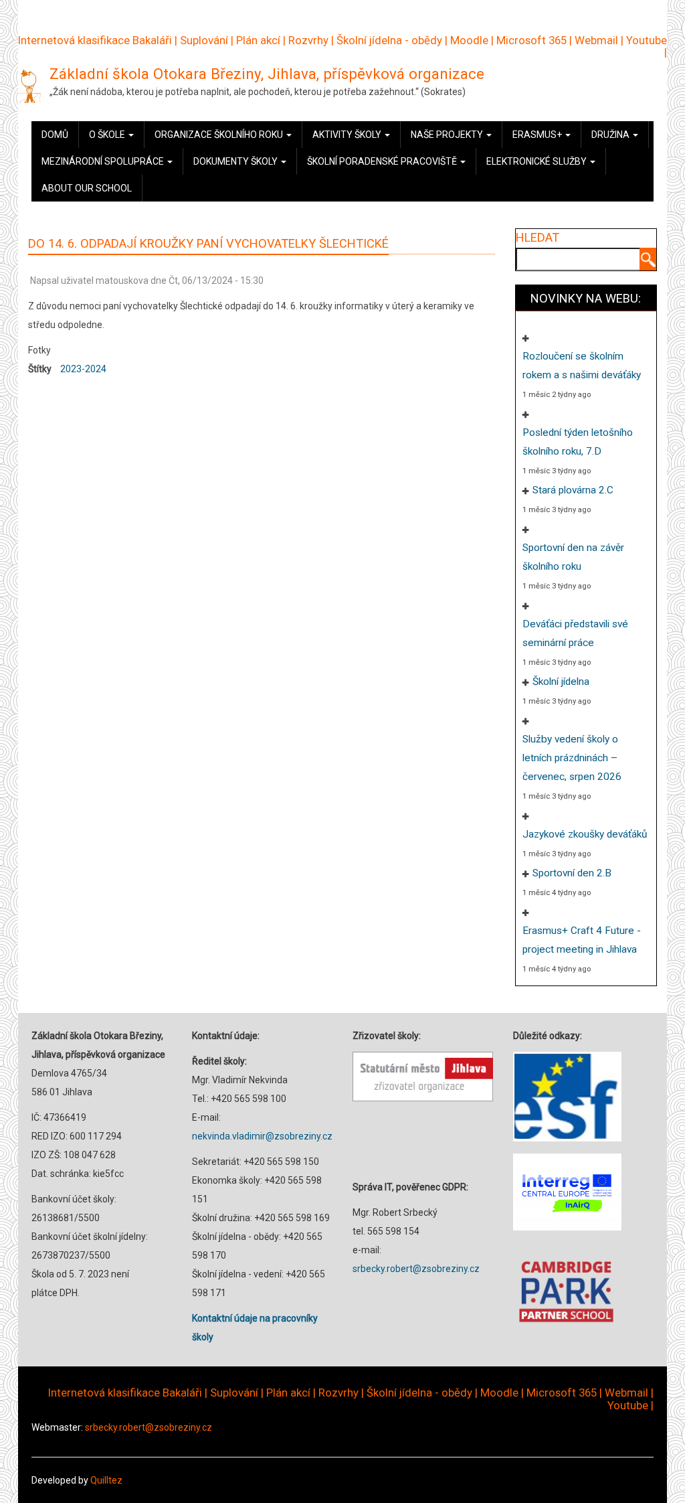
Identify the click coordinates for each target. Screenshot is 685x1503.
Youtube (646, 40)
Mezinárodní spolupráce (103, 161)
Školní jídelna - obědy (389, 40)
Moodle (469, 40)
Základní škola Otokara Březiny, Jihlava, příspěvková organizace (267, 73)
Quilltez (106, 1480)
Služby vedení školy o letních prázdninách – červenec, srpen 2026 (571, 758)
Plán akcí (258, 40)
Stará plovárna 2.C (572, 490)
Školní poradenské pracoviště (383, 161)
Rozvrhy (308, 40)
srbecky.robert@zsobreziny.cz (416, 1268)
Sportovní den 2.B (571, 873)
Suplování (204, 40)
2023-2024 (83, 369)
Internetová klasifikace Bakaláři (95, 40)
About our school (86, 188)
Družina (611, 134)
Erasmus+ (538, 134)
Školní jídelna (560, 682)
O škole (108, 134)
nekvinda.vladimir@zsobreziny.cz (262, 1136)
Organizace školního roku (220, 134)
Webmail (596, 40)
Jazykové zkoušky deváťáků (584, 834)
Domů (54, 134)
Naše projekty (448, 134)
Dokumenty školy (236, 161)
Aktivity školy (347, 134)
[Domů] (29, 85)
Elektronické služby (537, 161)
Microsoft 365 (531, 40)
